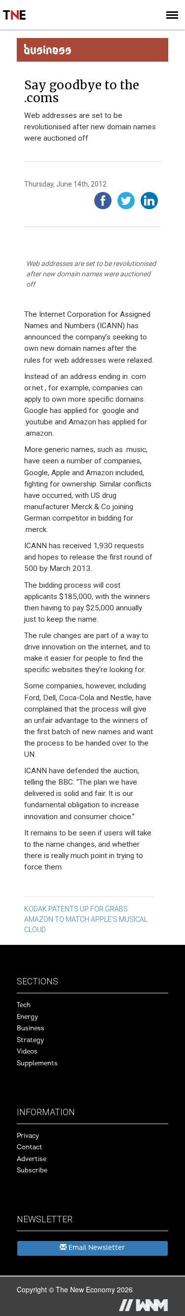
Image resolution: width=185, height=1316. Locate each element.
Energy (27, 1017)
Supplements (37, 1063)
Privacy (28, 1136)
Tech (24, 1005)
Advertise (31, 1159)
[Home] (15, 8)
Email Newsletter (96, 1247)
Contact (29, 1147)
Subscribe (32, 1170)
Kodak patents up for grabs (76, 909)
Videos (27, 1051)
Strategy (30, 1040)
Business (30, 1028)
